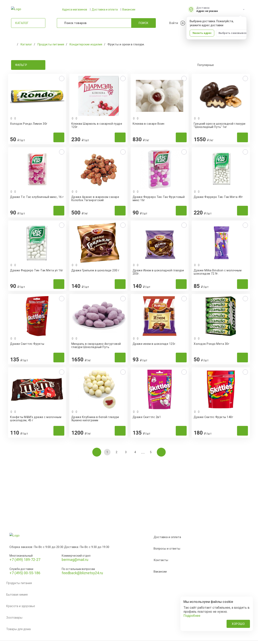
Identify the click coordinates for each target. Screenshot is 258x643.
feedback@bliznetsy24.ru (82, 573)
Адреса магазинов (74, 9)
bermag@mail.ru (75, 559)
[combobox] (219, 65)
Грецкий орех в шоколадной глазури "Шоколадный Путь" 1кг (220, 125)
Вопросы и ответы (167, 548)
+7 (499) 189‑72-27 (24, 559)
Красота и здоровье (20, 606)
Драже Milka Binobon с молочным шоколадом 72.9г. (217, 272)
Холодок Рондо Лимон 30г (29, 123)
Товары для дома (18, 629)
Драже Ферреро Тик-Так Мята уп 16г (36, 270)
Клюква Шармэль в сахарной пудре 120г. (96, 125)
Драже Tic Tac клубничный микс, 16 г (37, 197)
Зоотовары (14, 617)
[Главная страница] (13, 44)
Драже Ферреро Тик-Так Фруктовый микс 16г (159, 198)
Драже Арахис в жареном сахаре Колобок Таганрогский (95, 198)
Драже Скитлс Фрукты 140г (213, 417)
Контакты (161, 560)
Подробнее (191, 616)
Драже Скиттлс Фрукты (27, 343)
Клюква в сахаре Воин (148, 123)
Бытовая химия (17, 594)
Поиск (144, 23)
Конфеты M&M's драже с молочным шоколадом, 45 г (35, 418)
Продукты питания (19, 583)
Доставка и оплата (105, 9)
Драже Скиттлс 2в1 (147, 417)
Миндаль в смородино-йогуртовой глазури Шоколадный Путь (96, 345)
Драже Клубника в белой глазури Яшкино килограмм (95, 418)
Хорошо (238, 623)
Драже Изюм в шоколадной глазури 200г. (158, 272)
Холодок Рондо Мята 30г (211, 343)
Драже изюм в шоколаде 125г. (154, 343)
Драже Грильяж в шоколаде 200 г (95, 270)
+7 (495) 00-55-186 (24, 573)
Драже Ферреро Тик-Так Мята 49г (218, 197)
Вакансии (128, 9)
